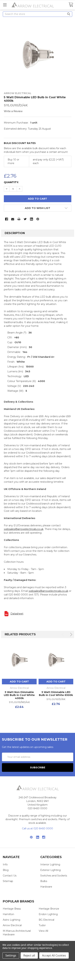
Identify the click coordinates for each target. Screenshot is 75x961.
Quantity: (11, 182)
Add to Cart (19, 681)
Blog (6, 870)
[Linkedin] (31, 219)
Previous (63, 634)
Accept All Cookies (54, 955)
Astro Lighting (11, 919)
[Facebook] (6, 219)
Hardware (46, 886)
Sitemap (8, 881)
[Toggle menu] (5, 5)
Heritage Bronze (49, 908)
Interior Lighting (50, 864)
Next (70, 634)
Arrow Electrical (12, 925)
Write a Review (13, 111)
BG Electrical (46, 919)
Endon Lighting (48, 914)
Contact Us (9, 875)
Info (5, 864)
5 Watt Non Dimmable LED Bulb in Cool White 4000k (19, 695)
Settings (10, 955)
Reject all (29, 955)
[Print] (19, 219)
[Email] (12, 219)
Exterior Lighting (50, 870)
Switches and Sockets (53, 875)
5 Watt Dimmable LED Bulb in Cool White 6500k (56, 694)
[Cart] (71, 5)
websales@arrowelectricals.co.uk (23, 529)
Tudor (42, 925)
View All (43, 930)
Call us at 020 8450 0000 (37, 828)
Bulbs (43, 881)
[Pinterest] (37, 219)
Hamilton (8, 914)
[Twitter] (25, 219)
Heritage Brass (12, 908)
